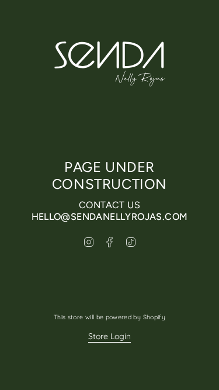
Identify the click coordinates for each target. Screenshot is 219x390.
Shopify (154, 317)
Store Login (109, 336)
